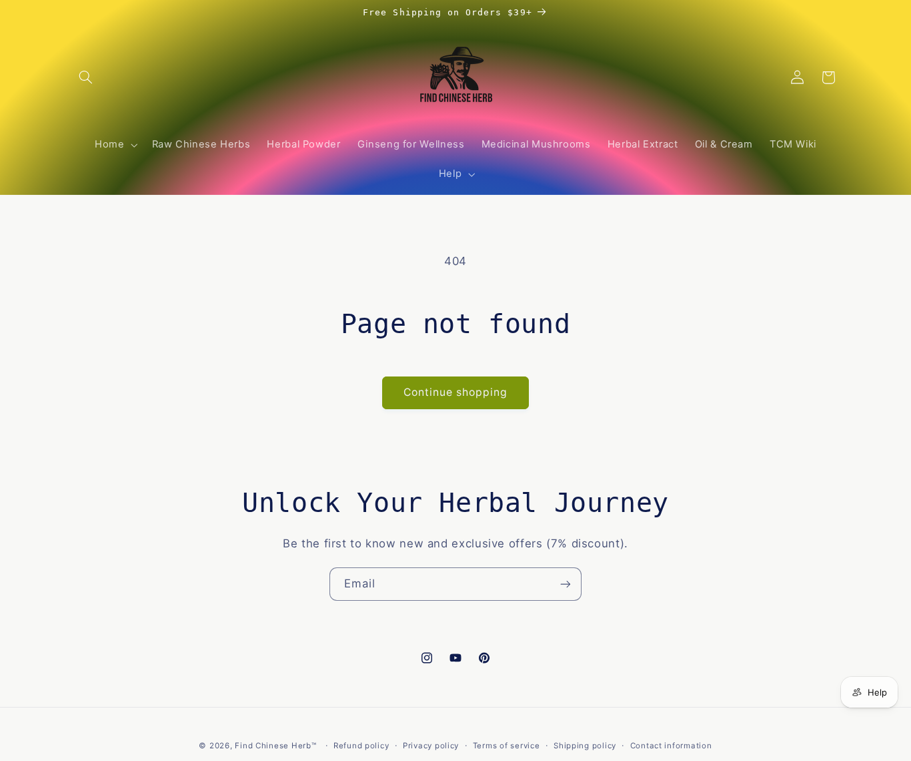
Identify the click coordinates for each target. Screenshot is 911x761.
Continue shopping (455, 392)
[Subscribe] (565, 583)
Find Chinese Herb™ (275, 745)
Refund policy (361, 745)
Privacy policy (431, 745)
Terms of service (506, 745)
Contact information (671, 745)
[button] (86, 77)
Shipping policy (585, 745)
